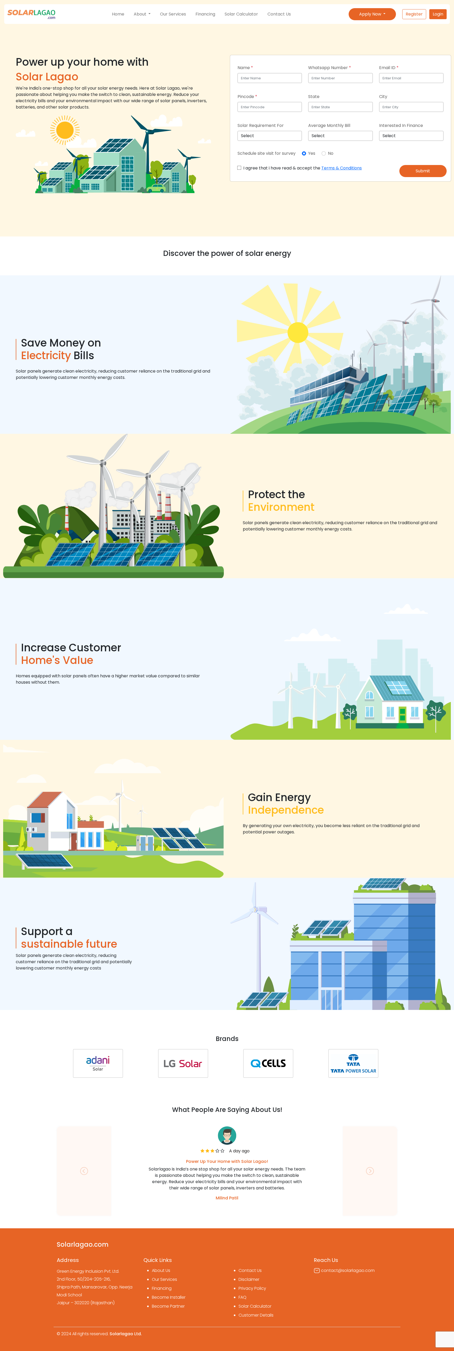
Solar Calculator (241, 14)
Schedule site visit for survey (267, 153)
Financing (205, 14)
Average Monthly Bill (329, 125)
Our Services (173, 14)
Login (438, 14)
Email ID (389, 68)
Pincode (247, 97)
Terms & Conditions (341, 168)
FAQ (242, 1297)
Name (245, 68)
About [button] (140, 14)
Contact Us (279, 14)
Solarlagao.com (83, 1244)
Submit (423, 171)
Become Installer (168, 1297)
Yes (311, 153)
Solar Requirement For (261, 125)
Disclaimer (249, 1279)
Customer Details (256, 1315)
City (383, 97)
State (313, 97)
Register (414, 14)
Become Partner (168, 1306)
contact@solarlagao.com (348, 1270)
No (330, 153)
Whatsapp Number (329, 68)
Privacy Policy (252, 1288)
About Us (161, 1270)
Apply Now (370, 14)
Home (118, 14)
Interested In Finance (401, 125)
